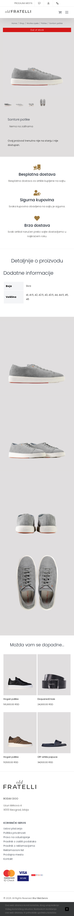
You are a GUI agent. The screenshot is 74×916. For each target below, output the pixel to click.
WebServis (42, 898)
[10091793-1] (20, 720)
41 (27, 295)
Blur (34, 898)
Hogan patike (11, 699)
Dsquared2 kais (46, 699)
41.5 (31, 295)
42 (36, 295)
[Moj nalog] (48, 3)
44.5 (61, 295)
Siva (28, 286)
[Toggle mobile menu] (67, 12)
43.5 (51, 295)
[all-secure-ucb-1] (37, 875)
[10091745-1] (20, 662)
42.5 (41, 295)
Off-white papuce (47, 757)
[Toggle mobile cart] (60, 12)
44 (56, 295)
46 (27, 299)
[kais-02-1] (54, 662)
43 (46, 295)
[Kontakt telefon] (57, 3)
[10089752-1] (54, 720)
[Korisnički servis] (39, 3)
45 (66, 295)
